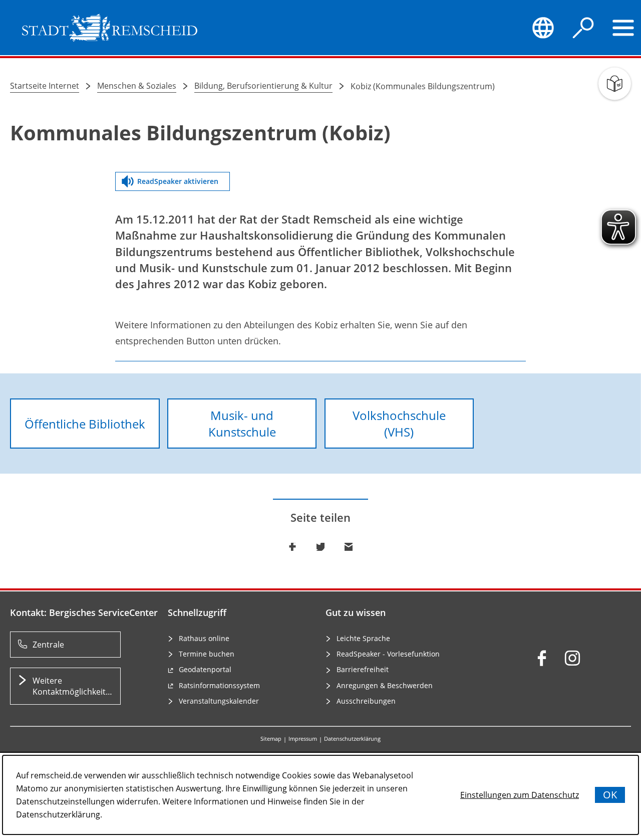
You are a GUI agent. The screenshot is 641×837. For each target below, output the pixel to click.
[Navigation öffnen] (623, 27)
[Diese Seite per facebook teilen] (292, 547)
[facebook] (541, 658)
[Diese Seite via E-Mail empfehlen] (349, 547)
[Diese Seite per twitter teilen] (320, 547)
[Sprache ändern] (542, 27)
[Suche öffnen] (583, 27)
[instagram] (572, 658)
